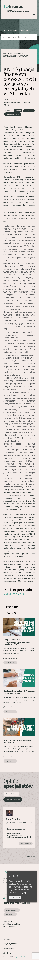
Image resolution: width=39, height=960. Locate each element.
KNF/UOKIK (18, 53)
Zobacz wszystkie (11, 799)
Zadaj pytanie (10, 794)
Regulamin (7, 939)
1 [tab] (28, 856)
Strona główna (8, 53)
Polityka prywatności (10, 944)
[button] (34, 37)
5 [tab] (35, 856)
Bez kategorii (8, 707)
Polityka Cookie (9, 948)
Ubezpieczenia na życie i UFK (13, 114)
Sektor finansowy (29, 110)
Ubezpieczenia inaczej (10, 658)
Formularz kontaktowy (11, 910)
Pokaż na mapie (9, 914)
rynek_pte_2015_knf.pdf (14, 594)
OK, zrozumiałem (15, 897)
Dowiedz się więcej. (17, 892)
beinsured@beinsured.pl (17, 902)
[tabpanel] (20, 827)
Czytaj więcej (9, 662)
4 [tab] (33, 856)
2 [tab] (29, 856)
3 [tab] (31, 856)
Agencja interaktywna (21, 957)
